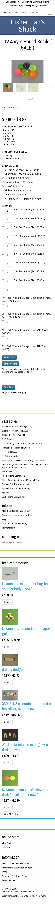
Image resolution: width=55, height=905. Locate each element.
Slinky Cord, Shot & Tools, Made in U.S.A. (20, 480)
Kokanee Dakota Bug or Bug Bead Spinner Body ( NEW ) (27, 586)
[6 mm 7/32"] (10, 136)
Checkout (34, 12)
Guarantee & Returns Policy (14, 523)
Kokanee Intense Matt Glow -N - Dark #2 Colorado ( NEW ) (25, 792)
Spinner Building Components (16, 484)
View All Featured (12, 814)
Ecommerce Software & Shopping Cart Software (24, 896)
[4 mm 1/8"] (10, 130)
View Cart (6, 12)
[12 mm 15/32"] (10, 144)
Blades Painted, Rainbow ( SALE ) (17, 426)
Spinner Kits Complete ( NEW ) (16, 488)
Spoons (5, 492)
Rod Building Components (14, 476)
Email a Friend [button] (10, 364)
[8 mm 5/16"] (10, 138)
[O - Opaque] (10, 155)
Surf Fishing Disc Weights (13, 497)
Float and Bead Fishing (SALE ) (16, 448)
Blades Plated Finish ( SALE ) (15, 431)
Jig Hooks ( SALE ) (10, 452)
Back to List (13, 107)
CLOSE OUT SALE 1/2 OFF (13, 435)
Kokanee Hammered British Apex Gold (26, 631)
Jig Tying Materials (10, 456)
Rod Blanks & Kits (10, 471)
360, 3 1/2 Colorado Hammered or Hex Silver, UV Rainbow (27, 706)
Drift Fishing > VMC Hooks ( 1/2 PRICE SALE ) (22, 443)
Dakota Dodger (13, 669)
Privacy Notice (8, 528)
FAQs (4, 519)
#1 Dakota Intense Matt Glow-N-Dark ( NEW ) (25, 747)
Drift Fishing (8, 439)
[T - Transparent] (10, 158)
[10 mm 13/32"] (10, 141)
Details (7, 602)
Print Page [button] (8, 387)
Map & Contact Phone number (16, 511)
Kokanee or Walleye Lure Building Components (23, 460)
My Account (20, 12)
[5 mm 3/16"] (10, 133)
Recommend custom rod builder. (17, 515)
